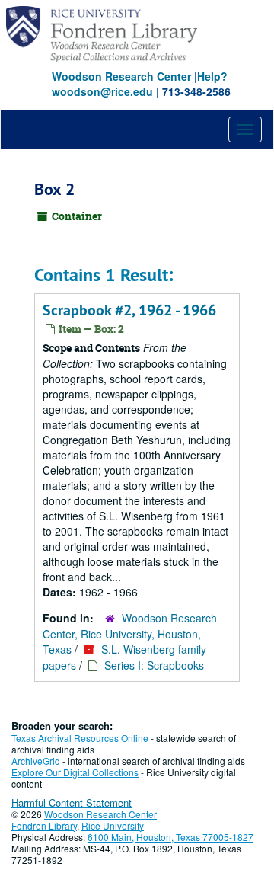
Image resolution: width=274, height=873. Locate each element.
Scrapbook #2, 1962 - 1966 (129, 310)
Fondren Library (44, 825)
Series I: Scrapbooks (154, 665)
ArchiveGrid (35, 760)
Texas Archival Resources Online (79, 737)
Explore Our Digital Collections (75, 772)
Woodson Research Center (121, 76)
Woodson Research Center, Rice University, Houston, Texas (130, 633)
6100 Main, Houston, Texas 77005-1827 (170, 836)
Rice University (112, 825)
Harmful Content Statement (71, 802)
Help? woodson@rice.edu (140, 84)
